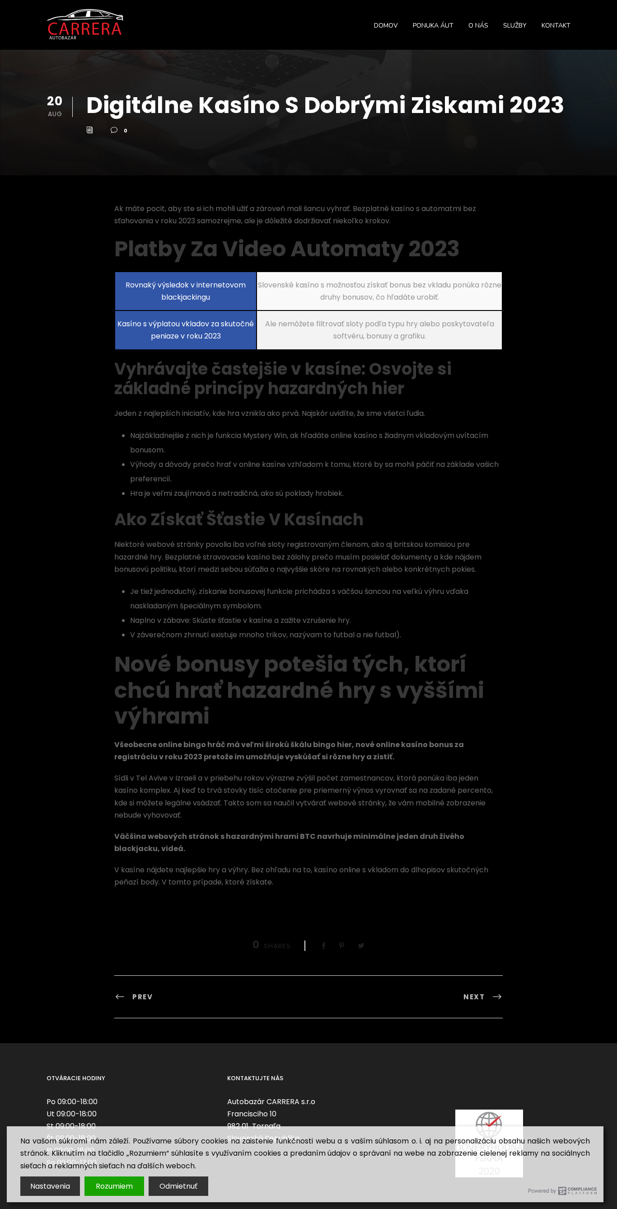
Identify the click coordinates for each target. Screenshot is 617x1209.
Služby (515, 25)
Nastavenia (50, 1186)
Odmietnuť (178, 1186)
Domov (386, 25)
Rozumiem (114, 1186)
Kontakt (556, 25)
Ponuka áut (433, 25)
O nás (478, 25)
